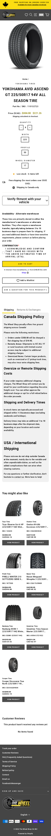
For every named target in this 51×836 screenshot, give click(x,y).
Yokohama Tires (25, 84)
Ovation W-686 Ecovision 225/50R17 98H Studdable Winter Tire (37, 525)
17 (25, 165)
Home (24, 79)
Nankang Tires (7, 626)
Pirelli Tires (6, 574)
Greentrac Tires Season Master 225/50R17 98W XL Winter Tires (37, 630)
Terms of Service (9, 762)
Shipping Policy (9, 766)
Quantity (25, 122)
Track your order (9, 748)
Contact (5, 775)
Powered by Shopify (25, 834)
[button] (41, 15)
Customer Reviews (10, 753)
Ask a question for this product (25, 290)
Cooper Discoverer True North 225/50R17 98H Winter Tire (13, 682)
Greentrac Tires (32, 626)
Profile (25, 147)
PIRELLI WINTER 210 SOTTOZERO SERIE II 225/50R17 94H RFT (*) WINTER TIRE (13, 578)
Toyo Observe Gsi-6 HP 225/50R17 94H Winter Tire (13, 525)
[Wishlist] (26, 14)
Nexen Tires (31, 574)
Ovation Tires (31, 522)
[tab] (8, 310)
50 (25, 152)
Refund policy (8, 770)
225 (25, 139)
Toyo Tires (6, 522)
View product (13, 542)
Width (25, 134)
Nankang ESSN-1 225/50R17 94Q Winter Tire (13, 630)
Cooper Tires (7, 678)
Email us (6, 779)
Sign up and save (13, 791)
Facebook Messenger (11, 783)
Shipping (16, 116)
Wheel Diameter (25, 161)
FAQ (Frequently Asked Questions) (17, 757)
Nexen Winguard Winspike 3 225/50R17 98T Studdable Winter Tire (37, 578)
